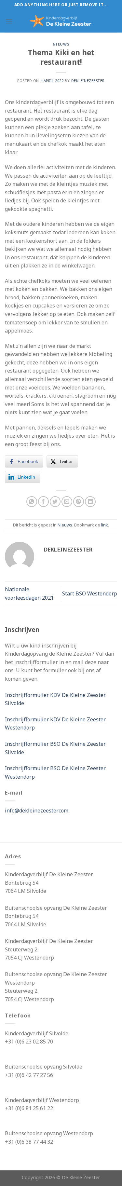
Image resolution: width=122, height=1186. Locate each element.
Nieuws (61, 44)
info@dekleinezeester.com (36, 810)
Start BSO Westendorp (89, 593)
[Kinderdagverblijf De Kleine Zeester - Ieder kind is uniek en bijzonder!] (61, 21)
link (104, 525)
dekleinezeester (88, 80)
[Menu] (9, 21)
